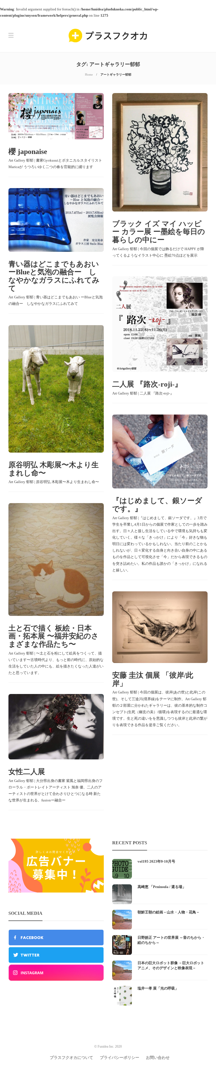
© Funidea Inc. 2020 (108, 1046)
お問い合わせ (158, 1058)
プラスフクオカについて (71, 1058)
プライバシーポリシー (119, 1058)
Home (89, 74)
